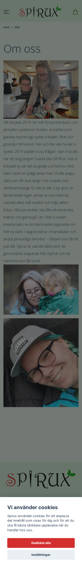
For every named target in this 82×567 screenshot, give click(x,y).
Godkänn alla (41, 543)
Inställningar (41, 555)
